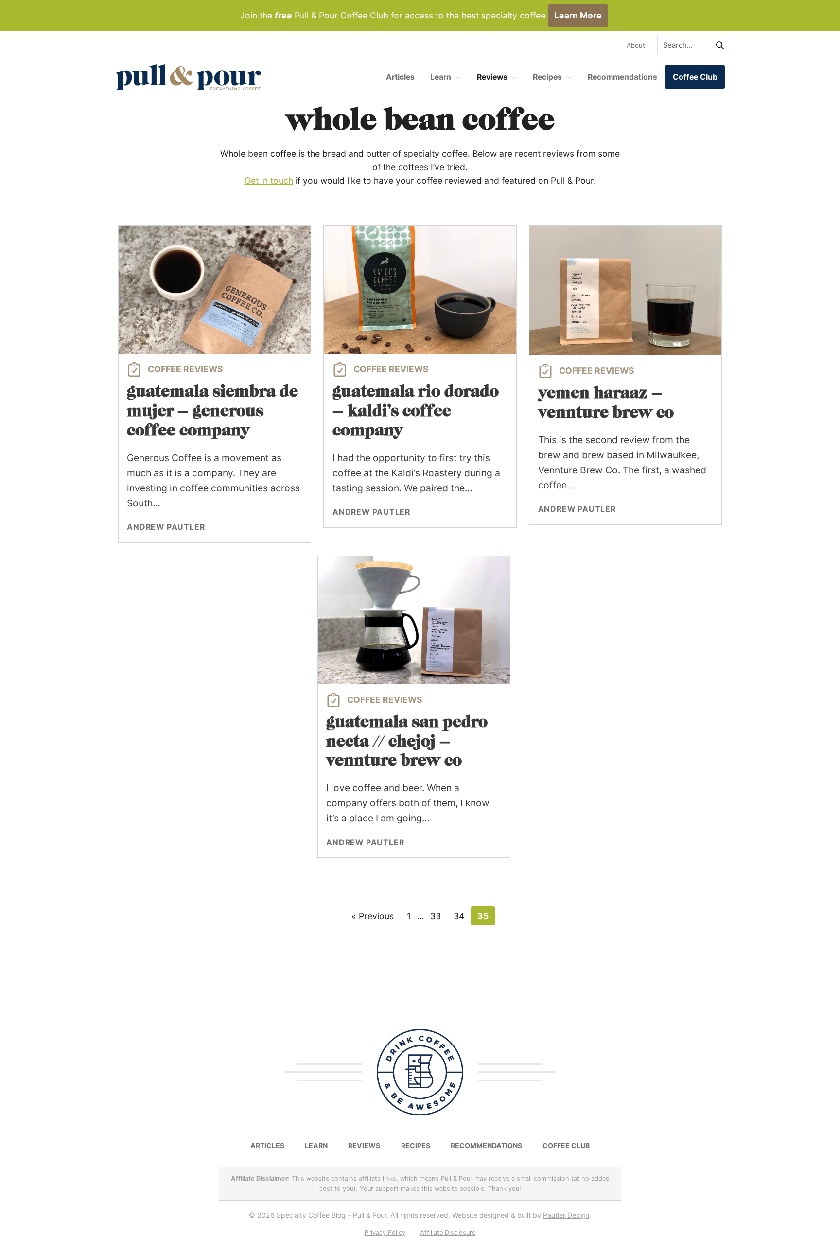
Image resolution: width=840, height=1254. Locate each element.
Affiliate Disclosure (447, 1232)
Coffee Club (695, 77)
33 (435, 916)
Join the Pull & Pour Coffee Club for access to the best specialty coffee (421, 15)
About (636, 45)
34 (459, 916)
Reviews (492, 77)
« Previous (372, 916)
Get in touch (269, 180)
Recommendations (622, 77)
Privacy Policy (385, 1232)
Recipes (547, 77)
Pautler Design (566, 1215)
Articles (400, 77)
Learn (440, 77)
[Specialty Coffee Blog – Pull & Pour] (188, 77)
